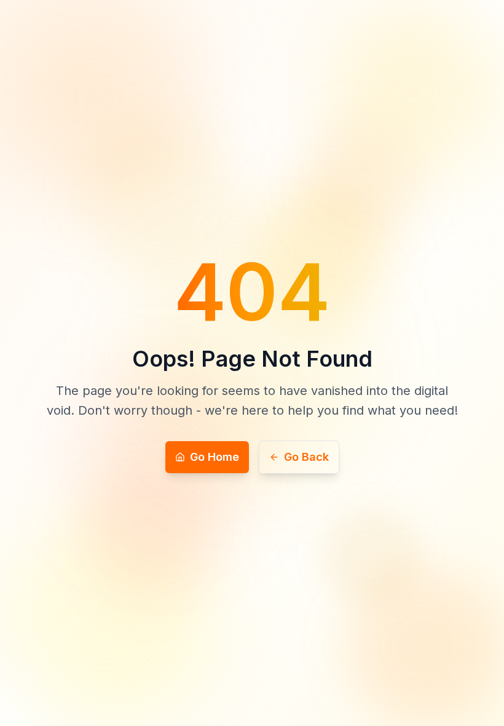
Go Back (306, 456)
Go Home (214, 456)
